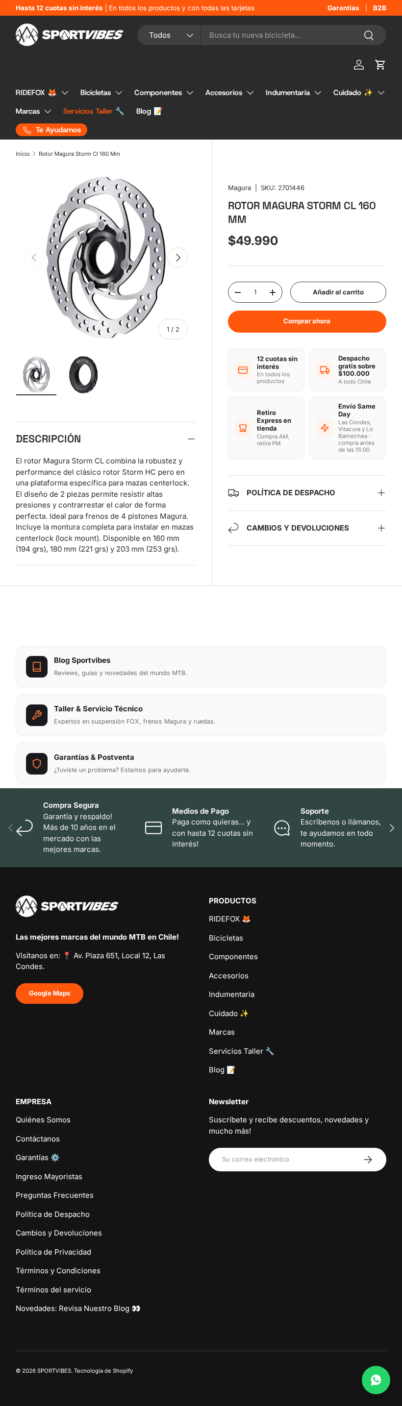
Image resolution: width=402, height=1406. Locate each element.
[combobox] (261, 35)
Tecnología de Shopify (103, 1370)
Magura (239, 188)
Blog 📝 (149, 111)
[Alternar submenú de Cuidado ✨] (381, 92)
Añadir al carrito (338, 292)
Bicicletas (95, 92)
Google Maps (49, 993)
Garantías (343, 8)
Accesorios (223, 92)
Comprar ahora (306, 321)
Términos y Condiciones (58, 1270)
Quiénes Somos (43, 1119)
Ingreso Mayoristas (49, 1176)
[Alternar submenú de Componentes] (190, 92)
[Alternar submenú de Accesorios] (250, 92)
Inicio (23, 153)
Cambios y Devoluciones (59, 1232)
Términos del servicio (53, 1289)
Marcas (28, 111)
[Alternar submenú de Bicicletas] (119, 92)
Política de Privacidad (53, 1252)
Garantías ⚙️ (38, 1157)
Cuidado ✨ (353, 92)
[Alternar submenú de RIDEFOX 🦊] (65, 92)
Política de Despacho (53, 1214)
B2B (379, 8)
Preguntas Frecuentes (55, 1195)
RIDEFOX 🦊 (36, 92)
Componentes (158, 92)
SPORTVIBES (54, 1370)
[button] (380, 64)
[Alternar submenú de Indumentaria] (318, 92)
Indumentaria (288, 92)
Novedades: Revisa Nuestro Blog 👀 (78, 1308)
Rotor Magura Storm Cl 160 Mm (79, 153)
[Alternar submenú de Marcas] (47, 111)
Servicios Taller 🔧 (94, 111)
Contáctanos (38, 1138)
